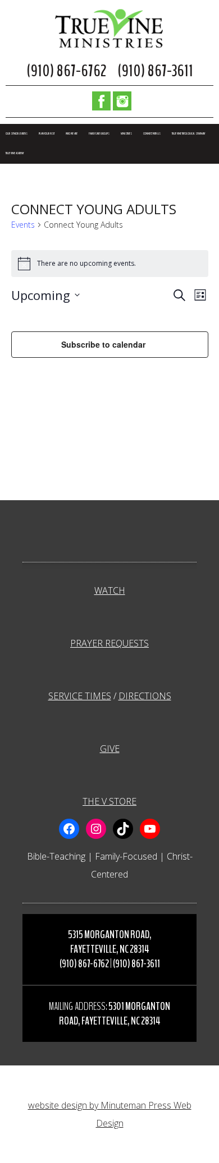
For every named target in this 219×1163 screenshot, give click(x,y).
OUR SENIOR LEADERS (17, 134)
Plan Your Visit (46, 134)
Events (23, 224)
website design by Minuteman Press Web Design (109, 1114)
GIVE (110, 748)
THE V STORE (109, 801)
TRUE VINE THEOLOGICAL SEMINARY (188, 134)
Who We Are (71, 134)
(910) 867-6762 (66, 70)
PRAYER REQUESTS (109, 643)
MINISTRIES (126, 134)
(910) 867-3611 (155, 70)
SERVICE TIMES (79, 696)
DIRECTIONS (144, 696)
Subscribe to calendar (103, 344)
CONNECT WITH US (152, 134)
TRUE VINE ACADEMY (15, 153)
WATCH (109, 590)
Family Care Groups (99, 134)
